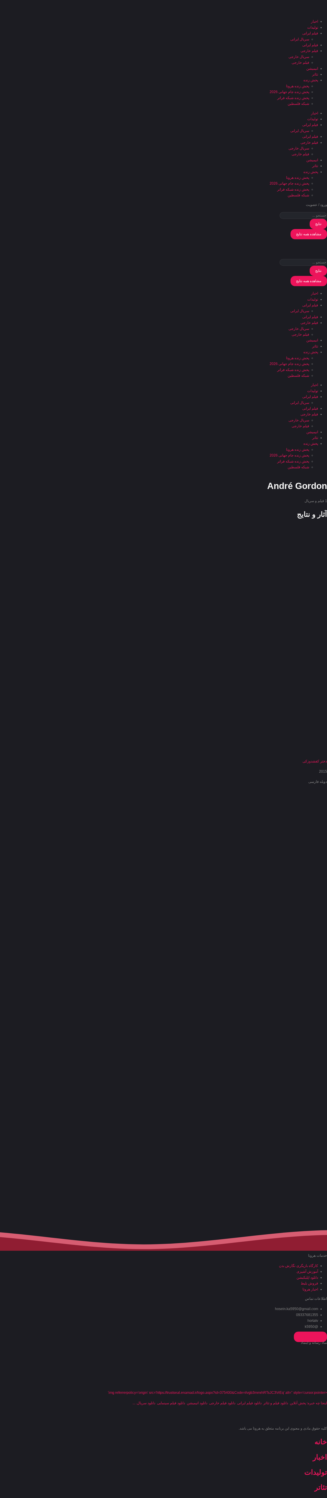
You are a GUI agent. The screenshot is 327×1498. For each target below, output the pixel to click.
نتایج (318, 224)
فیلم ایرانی (310, 33)
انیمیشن (312, 68)
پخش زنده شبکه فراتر (293, 98)
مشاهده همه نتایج (308, 234)
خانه (321, 1442)
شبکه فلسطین (298, 104)
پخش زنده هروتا (297, 86)
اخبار (314, 21)
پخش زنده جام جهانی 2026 (289, 92)
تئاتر (315, 74)
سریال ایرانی (299, 39)
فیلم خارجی (309, 51)
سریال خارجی (299, 57)
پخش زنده (310, 80)
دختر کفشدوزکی (315, 761)
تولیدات (312, 27)
